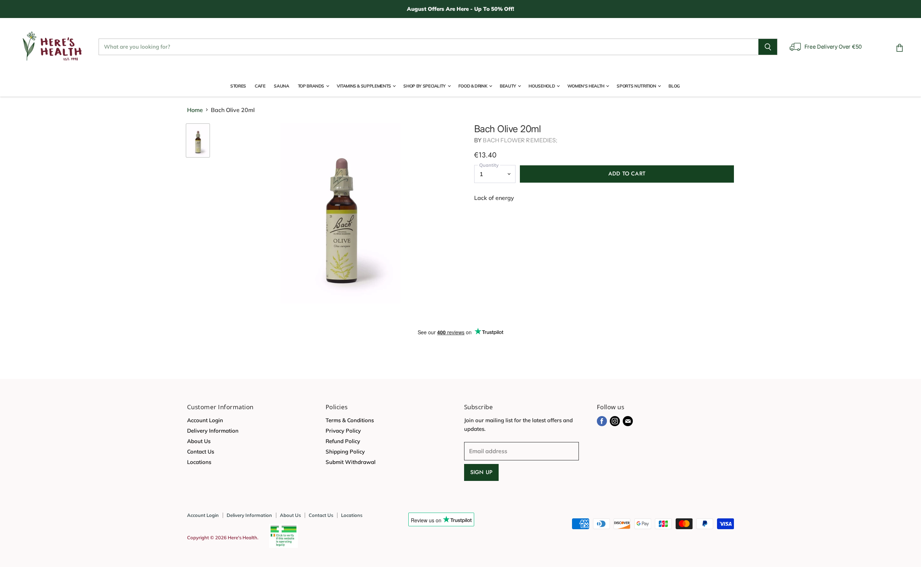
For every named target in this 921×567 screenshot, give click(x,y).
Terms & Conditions (350, 420)
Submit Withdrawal (351, 462)
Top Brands (311, 86)
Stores (238, 86)
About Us (198, 441)
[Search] (767, 47)
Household (541, 86)
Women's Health (586, 86)
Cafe (260, 86)
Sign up (481, 472)
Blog (674, 86)
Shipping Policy (345, 451)
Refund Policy (343, 441)
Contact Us (200, 451)
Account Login (205, 420)
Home (195, 110)
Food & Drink (473, 86)
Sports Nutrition (637, 86)
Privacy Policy (343, 430)
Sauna (281, 86)
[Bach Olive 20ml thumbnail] (197, 140)
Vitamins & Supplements (364, 86)
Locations (199, 462)
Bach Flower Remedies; (520, 140)
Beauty (508, 86)
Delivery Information (213, 430)
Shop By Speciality (424, 86)
